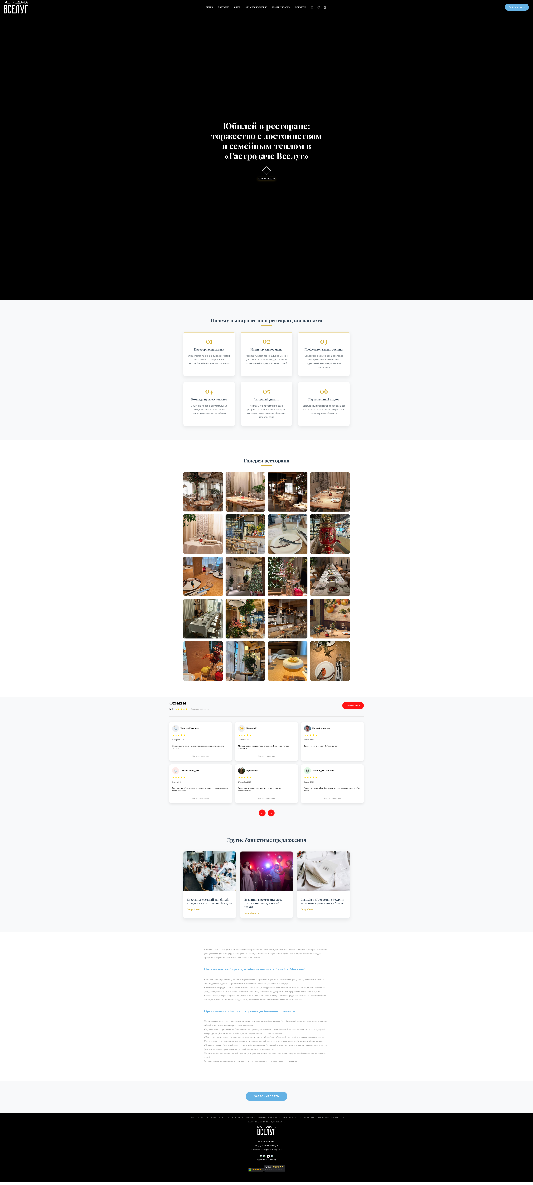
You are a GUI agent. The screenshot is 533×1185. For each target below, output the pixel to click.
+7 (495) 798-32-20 (266, 1141)
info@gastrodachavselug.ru (266, 1145)
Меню (201, 1117)
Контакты (238, 1117)
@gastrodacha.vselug (266, 1159)
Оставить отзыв (353, 705)
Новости (224, 1117)
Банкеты (309, 1117)
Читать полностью (200, 756)
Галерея (212, 1117)
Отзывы (251, 1117)
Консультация (267, 178)
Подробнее (193, 909)
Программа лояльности (330, 1117)
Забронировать (266, 1096)
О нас (192, 1117)
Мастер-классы (292, 1117)
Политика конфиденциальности (267, 1122)
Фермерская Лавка (269, 1117)
